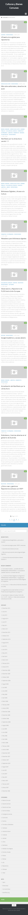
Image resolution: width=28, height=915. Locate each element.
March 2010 (5, 660)
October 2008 (5, 718)
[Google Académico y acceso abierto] (14, 327)
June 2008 (4, 732)
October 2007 (5, 760)
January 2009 (5, 708)
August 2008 (5, 725)
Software (11, 284)
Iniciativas (20, 282)
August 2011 (5, 618)
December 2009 (6, 670)
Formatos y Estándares (7, 234)
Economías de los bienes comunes (10, 549)
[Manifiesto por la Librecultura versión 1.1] (14, 121)
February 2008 (5, 746)
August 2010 (5, 642)
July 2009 (4, 687)
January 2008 (5, 749)
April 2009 (4, 698)
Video (3, 872)
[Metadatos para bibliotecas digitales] (14, 226)
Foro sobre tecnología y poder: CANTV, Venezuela (13, 545)
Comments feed (6, 889)
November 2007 (6, 756)
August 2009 (5, 684)
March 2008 (5, 742)
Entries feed (5, 885)
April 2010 (4, 656)
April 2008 (4, 739)
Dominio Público (6, 810)
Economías (5, 817)
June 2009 (4, 691)
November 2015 (6, 608)
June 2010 (4, 649)
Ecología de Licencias (11, 131)
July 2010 (4, 646)
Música (4, 855)
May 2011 (4, 625)
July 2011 (4, 622)
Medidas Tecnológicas (7, 848)
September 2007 (6, 763)
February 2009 (5, 704)
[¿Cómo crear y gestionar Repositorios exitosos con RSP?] (14, 476)
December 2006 (6, 791)
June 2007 (4, 773)
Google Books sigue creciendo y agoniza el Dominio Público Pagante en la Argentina (13, 579)
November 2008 (6, 715)
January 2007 (5, 787)
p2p (3, 862)
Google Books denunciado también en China (12, 590)
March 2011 (5, 629)
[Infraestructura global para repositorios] (14, 27)
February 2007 (5, 784)
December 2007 (6, 753)
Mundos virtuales (6, 852)
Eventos (3, 34)
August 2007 (5, 766)
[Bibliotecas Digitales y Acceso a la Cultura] (14, 175)
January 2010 (5, 666)
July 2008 (4, 729)
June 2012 (4, 615)
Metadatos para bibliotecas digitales (13, 239)
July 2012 (4, 611)
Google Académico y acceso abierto (13, 338)
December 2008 (6, 711)
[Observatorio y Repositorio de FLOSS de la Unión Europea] (14, 274)
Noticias (3, 335)
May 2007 (4, 777)
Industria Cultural (6, 831)
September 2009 (6, 680)
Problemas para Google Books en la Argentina (11, 591)
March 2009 (5, 701)
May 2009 (4, 694)
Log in (3, 882)
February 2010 (5, 663)
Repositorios (9, 34)
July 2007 (4, 770)
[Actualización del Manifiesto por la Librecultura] (14, 372)
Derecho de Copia (6, 807)
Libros (8, 187)
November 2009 (6, 673)
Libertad (10, 132)
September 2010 (6, 639)
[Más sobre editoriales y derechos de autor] (14, 76)
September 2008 (6, 722)
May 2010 (4, 653)
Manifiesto (16, 132)
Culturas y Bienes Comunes (14, 6)
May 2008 (4, 735)
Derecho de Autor (5, 84)
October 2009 (5, 677)
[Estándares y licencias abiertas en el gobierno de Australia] (14, 423)
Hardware (4, 828)
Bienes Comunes (5, 129)
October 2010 (5, 635)
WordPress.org (5, 892)
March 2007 (5, 780)
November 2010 (6, 632)
